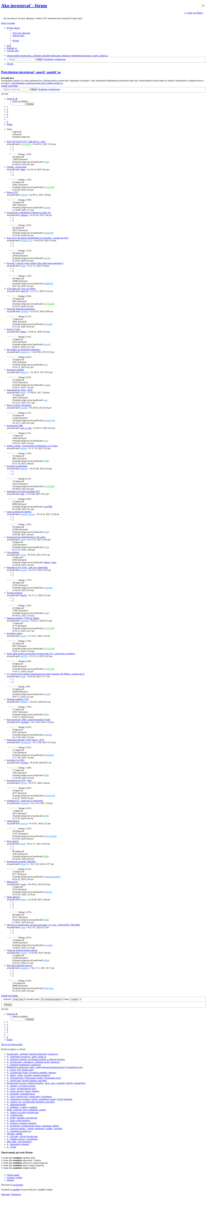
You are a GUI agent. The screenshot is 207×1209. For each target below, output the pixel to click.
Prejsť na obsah (8, 23)
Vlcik (23, 539)
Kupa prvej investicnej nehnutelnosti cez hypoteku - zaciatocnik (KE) (37, 238)
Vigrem (24, 195)
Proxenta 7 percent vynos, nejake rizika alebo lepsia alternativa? (35, 263)
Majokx (24, 702)
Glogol (24, 953)
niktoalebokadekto (52, 877)
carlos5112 (25, 352)
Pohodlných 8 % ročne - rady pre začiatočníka (27, 567)
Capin (23, 884)
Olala (23, 266)
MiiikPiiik (48, 283)
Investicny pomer (14, 633)
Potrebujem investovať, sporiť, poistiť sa (31, 72)
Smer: (67, 999)
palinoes (24, 215)
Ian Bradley (18, 1185)
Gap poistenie (13, 552)
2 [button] (7, 109)
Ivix (46, 364)
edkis (23, 169)
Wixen (23, 783)
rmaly (46, 532)
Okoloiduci (26, 742)
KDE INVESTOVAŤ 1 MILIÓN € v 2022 (26, 141)
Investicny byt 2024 (15, 760)
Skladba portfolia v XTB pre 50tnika (23, 618)
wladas (47, 385)
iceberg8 (48, 735)
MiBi (46, 461)
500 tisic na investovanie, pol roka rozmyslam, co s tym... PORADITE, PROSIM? (43, 925)
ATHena (24, 311)
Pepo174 (25, 864)
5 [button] (7, 117)
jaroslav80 (48, 233)
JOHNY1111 (26, 240)
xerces (23, 636)
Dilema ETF (12, 882)
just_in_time (26, 428)
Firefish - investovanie (16, 167)
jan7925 (24, 656)
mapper (47, 207)
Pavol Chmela (50, 836)
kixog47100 (49, 420)
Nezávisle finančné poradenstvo (21, 309)
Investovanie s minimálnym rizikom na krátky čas (29, 212)
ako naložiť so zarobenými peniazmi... (24, 349)
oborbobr (25, 722)
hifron (23, 899)
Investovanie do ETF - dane (19, 780)
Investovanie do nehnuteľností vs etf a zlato (26, 537)
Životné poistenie (14, 593)
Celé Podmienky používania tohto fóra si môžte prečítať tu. (37, 83)
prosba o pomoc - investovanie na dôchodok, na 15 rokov (32, 446)
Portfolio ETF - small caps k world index (25, 800)
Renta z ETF (12, 192)
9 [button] (7, 122)
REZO (24, 595)
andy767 (24, 291)
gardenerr (25, 968)
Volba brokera (13, 821)
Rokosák (48, 892)
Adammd (48, 588)
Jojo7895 (48, 506)
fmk (22, 494)
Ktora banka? (13, 841)
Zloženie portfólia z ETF (18, 699)
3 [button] (7, 112)
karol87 (24, 408)
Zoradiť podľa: (33, 999)
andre (46, 162)
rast (45, 400)
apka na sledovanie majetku (19, 511)
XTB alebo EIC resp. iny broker (21, 288)
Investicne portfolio (15, 370)
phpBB (16, 1189)
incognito (48, 324)
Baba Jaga (48, 988)
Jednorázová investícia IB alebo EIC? (23, 491)
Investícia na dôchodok (17, 466)
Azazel (24, 570)
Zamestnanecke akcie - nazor (20, 390)
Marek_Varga (50, 562)
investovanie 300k (15, 425)
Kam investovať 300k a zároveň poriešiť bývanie (28, 719)
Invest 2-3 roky (13, 329)
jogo (46, 441)
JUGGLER (26, 144)
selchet (24, 448)
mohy (23, 392)
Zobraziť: (7, 999)
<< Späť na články (193, 12)
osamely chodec (28, 514)
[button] (12, 98)
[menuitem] (21, 33)
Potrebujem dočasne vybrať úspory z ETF (25, 740)
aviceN (47, 258)
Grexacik (25, 620)
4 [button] (7, 114)
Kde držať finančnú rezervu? (19, 965)
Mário (23, 332)
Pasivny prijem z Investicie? (19, 405)
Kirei (23, 844)
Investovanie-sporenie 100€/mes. (21, 861)
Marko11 (25, 372)
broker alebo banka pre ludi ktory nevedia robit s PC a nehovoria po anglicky (41, 653)
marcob (24, 823)
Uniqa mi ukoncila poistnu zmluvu (22, 950)
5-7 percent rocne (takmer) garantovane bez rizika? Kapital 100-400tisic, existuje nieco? (46, 674)
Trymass (24, 762)
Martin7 (24, 468)
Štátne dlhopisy (13, 897)
